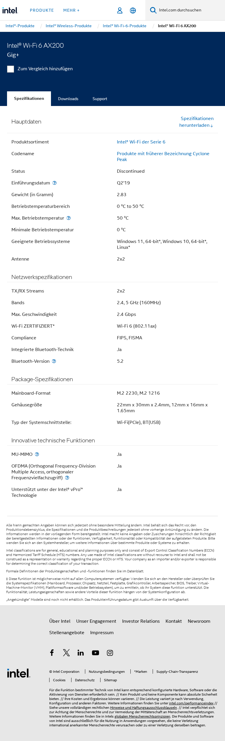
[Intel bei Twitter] (66, 653)
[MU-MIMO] (37, 454)
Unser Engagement (96, 621)
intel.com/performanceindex (191, 703)
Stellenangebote (66, 633)
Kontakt (174, 621)
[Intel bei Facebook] (52, 653)
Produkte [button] (42, 10)
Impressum (102, 633)
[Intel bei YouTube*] (95, 653)
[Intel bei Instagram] (110, 653)
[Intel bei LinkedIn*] (81, 653)
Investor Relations (141, 621)
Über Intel (59, 621)
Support (100, 98)
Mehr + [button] (71, 10)
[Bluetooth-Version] (54, 361)
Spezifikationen (29, 98)
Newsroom (199, 621)
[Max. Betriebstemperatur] (68, 217)
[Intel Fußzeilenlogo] (18, 673)
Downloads (68, 98)
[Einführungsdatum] (54, 182)
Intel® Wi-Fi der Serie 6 (141, 142)
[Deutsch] (132, 10)
